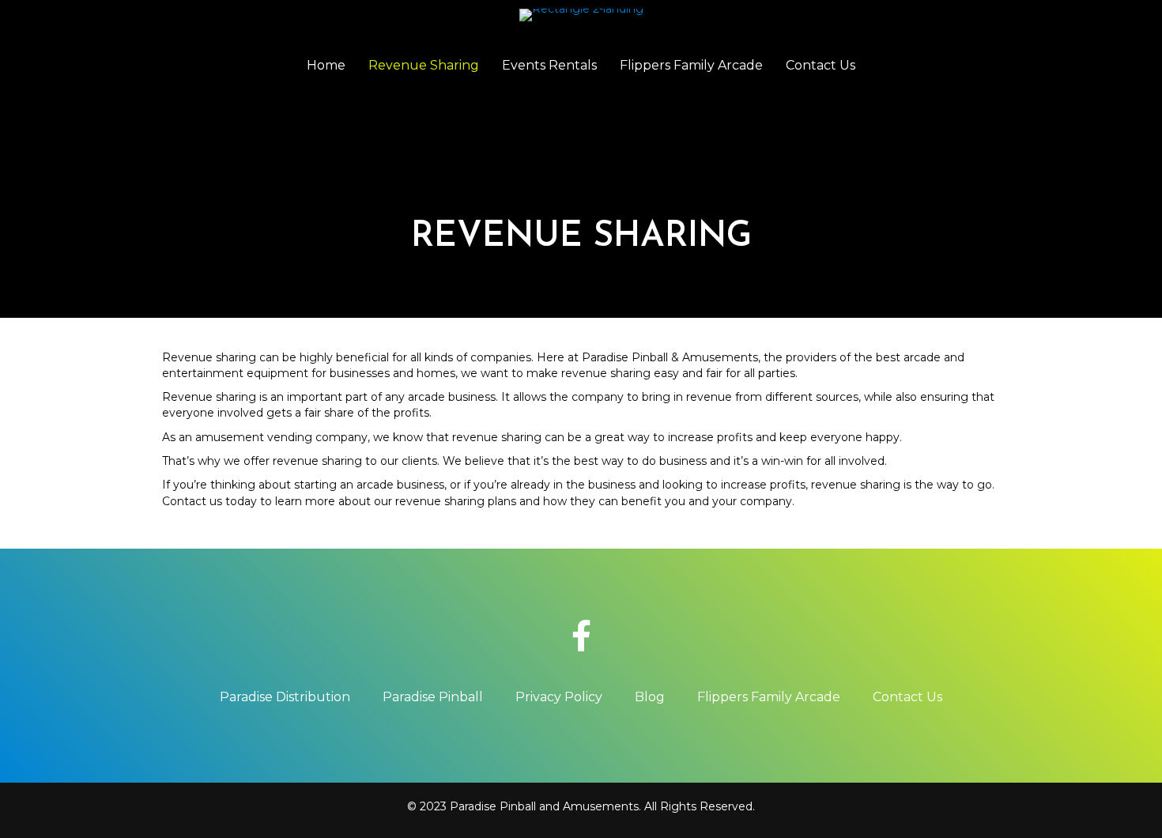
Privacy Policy (558, 696)
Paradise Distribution (285, 696)
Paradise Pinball (433, 696)
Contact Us (820, 65)
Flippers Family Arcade (691, 65)
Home (326, 65)
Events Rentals (549, 65)
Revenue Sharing (423, 65)
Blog (650, 696)
